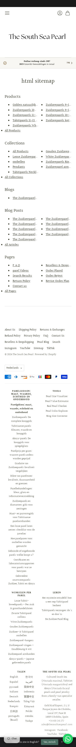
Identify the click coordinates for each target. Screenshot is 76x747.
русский (13, 687)
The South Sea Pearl (23, 354)
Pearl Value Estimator (57, 401)
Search (56, 342)
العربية (29, 682)
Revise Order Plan (57, 281)
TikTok (50, 348)
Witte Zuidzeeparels (21, 622)
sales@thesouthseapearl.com (56, 725)
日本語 (14, 711)
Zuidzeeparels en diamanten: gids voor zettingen (21, 505)
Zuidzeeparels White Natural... (33, 125)
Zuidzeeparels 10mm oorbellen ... (35, 110)
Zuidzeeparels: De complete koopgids (21, 419)
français (14, 706)
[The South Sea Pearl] (38, 36)
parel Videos (21, 270)
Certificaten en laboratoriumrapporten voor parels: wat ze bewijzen (21, 565)
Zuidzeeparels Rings (59, 161)
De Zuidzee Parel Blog (56, 619)
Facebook (62, 730)
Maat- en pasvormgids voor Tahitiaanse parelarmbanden (21, 517)
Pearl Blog (43, 342)
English (14, 677)
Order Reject (54, 275)
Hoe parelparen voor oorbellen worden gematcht (21, 542)
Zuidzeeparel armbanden (21, 654)
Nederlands (12, 368)
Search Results (22, 275)
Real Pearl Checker (57, 406)
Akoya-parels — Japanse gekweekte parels (21, 661)
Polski (29, 711)
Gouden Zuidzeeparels (21, 627)
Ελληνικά (29, 706)
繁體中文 (29, 697)
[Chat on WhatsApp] (68, 739)
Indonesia (29, 692)
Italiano (14, 692)
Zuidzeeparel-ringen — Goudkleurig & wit (21, 647)
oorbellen (19, 161)
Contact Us (58, 336)
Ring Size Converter (56, 416)
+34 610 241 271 (56, 721)
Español (14, 682)
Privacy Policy (32, 336)
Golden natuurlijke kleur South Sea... (37, 104)
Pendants (19, 166)
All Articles (12, 244)
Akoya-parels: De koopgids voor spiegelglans (21, 442)
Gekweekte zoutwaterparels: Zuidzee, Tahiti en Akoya (21, 580)
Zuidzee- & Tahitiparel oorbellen (21, 634)
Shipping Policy (27, 330)
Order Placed (54, 270)
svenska (29, 716)
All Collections (14, 177)
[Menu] (7, 13)
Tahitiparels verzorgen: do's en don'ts (57, 612)
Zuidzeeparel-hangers (21, 640)
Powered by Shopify (45, 354)
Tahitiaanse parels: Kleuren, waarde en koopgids (21, 430)
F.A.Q (16, 265)
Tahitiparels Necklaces (27, 172)
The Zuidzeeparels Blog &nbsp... (34, 219)
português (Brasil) (13, 718)
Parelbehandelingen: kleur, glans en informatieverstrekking (21, 492)
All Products (12, 130)
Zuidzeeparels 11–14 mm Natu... (33, 115)
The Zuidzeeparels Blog (28, 198)
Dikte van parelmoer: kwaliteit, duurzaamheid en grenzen (21, 480)
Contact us (20, 286)
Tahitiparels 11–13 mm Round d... (34, 120)
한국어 (29, 677)
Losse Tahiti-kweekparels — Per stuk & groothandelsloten (21, 604)
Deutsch (14, 697)
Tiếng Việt (29, 701)
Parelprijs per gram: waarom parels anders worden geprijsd (21, 455)
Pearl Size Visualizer (57, 396)
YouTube (25, 348)
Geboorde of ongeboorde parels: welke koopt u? (21, 553)
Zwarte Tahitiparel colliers (21, 615)
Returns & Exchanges (52, 330)
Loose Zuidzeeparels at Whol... (33, 156)
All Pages (10, 291)
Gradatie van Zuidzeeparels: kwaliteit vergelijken (21, 467)
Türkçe (29, 721)
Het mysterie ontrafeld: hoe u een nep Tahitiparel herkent (57, 602)
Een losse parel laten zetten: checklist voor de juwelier (21, 530)
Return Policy (21, 281)
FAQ (45, 336)
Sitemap (38, 348)
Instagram (11, 348)
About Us (10, 330)
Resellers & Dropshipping (19, 342)
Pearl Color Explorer (57, 411)
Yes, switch (50, 742)
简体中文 (29, 687)
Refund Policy (12, 336)
